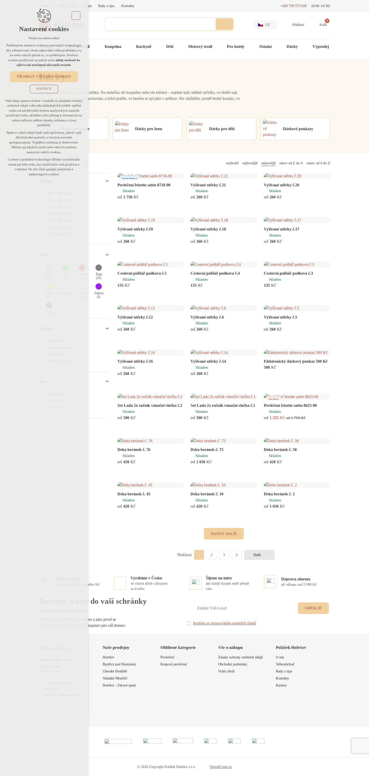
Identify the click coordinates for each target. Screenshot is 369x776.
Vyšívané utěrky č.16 (135, 361)
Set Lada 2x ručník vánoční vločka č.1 (223, 405)
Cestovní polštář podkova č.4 (215, 273)
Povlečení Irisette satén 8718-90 (143, 185)
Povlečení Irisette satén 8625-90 (290, 405)
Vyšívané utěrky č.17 (281, 229)
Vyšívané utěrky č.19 (135, 229)
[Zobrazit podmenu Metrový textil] (217, 46)
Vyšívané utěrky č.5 (280, 317)
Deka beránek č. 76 (133, 449)
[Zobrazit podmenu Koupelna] (126, 46)
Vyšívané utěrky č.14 (208, 361)
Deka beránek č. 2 (279, 494)
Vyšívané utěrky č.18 (208, 229)
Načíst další (224, 534)
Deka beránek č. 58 (280, 449)
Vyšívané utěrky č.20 (281, 185)
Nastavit (44, 89)
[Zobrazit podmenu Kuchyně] (156, 46)
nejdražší (232, 163)
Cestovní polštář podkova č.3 (288, 273)
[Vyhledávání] (169, 24)
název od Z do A (291, 163)
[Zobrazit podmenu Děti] (178, 46)
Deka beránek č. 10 (207, 494)
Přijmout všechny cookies (44, 77)
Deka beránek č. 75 (207, 449)
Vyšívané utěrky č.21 (208, 185)
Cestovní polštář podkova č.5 (142, 273)
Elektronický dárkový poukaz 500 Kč (296, 361)
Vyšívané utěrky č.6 (207, 317)
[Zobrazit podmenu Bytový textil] (94, 46)
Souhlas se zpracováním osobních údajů (224, 623)
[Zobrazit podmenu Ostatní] (276, 46)
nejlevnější (250, 163)
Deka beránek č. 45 (133, 494)
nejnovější (268, 163)
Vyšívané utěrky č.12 (135, 317)
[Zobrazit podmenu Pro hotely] (249, 46)
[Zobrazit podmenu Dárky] (302, 46)
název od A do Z (318, 163)
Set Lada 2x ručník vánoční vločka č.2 (149, 405)
